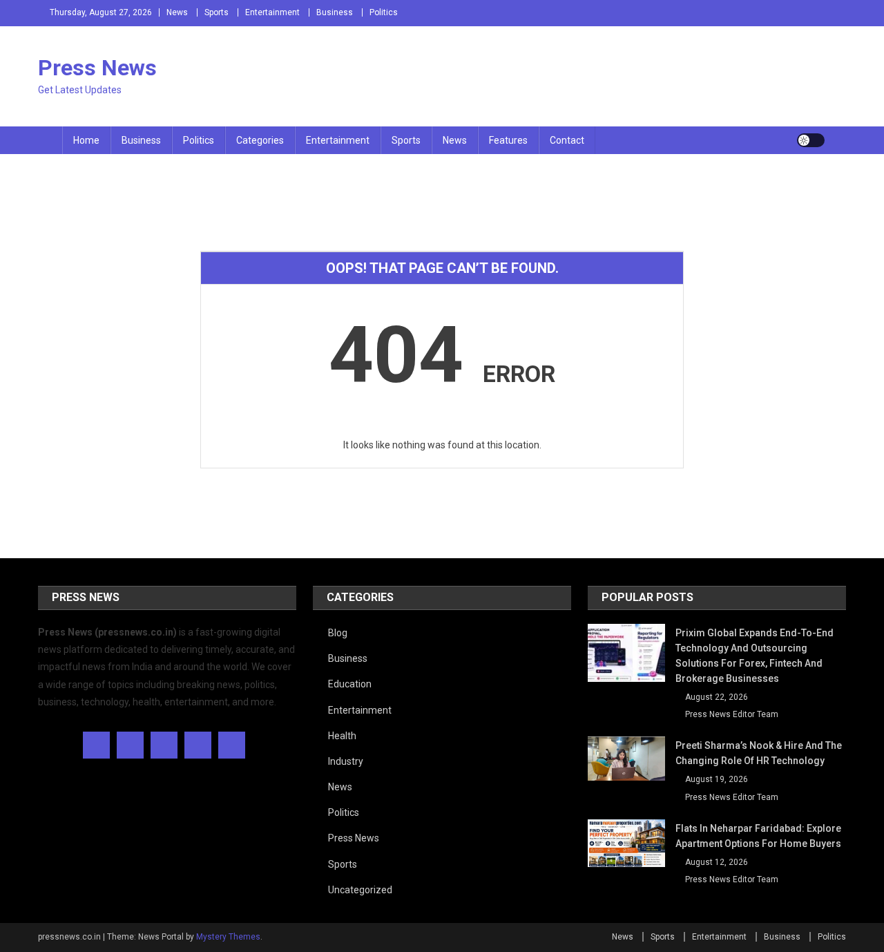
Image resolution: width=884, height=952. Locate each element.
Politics (383, 12)
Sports (216, 12)
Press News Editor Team (731, 714)
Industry (345, 761)
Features (508, 140)
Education (350, 683)
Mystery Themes (228, 937)
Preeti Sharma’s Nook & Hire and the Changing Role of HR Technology (758, 753)
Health (342, 735)
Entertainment (272, 12)
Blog (337, 632)
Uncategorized (360, 889)
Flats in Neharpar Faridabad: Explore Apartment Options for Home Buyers (758, 836)
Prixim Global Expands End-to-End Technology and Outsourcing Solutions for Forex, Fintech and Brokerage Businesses (754, 655)
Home (86, 140)
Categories (260, 140)
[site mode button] (811, 140)
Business (334, 12)
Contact (567, 140)
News (177, 12)
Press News (97, 68)
